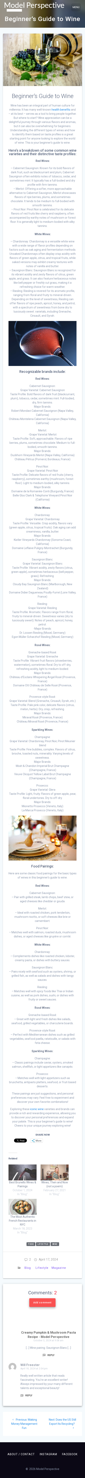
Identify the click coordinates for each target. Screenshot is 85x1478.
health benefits (61, 109)
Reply (51, 1355)
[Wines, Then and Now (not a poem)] (55, 1172)
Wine (55, 1244)
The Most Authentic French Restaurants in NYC (22, 1220)
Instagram (48, 1454)
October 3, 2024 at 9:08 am (48, 1340)
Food (31, 1244)
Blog (27, 1267)
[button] (34, 7)
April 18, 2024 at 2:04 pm (34, 1368)
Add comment (42, 1302)
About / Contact (21, 1454)
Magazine (59, 1267)
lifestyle (43, 1244)
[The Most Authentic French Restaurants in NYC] (22, 1207)
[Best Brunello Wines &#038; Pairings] (22, 1172)
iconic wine (37, 1109)
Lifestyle (42, 1267)
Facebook (69, 1454)
